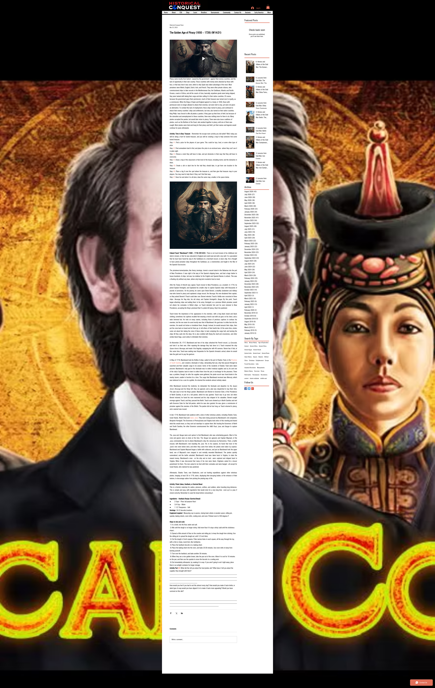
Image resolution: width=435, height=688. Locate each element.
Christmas (251, 360)
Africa (246, 343)
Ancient (246, 346)
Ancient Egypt (248, 350)
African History (253, 343)
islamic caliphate (254, 378)
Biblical (266, 357)
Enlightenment (260, 360)
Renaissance (256, 375)
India (257, 364)
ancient (246, 378)
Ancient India (248, 353)
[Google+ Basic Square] (252, 388)
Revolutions (264, 375)
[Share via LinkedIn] (182, 613)
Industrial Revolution (250, 368)
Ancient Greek (257, 350)
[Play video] (203, 59)
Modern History (248, 371)
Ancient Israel (256, 353)
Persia (262, 371)
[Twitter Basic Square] (249, 388)
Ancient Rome (265, 353)
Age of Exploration (263, 343)
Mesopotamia (261, 368)
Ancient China (262, 346)
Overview (256, 371)
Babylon (261, 357)
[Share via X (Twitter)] (176, 613)
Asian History (248, 357)
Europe (267, 360)
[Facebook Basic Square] (245, 388)
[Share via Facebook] (171, 613)
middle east (263, 378)
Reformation (247, 375)
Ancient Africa (253, 346)
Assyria (255, 357)
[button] (268, 7)
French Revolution (249, 364)
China (246, 360)
